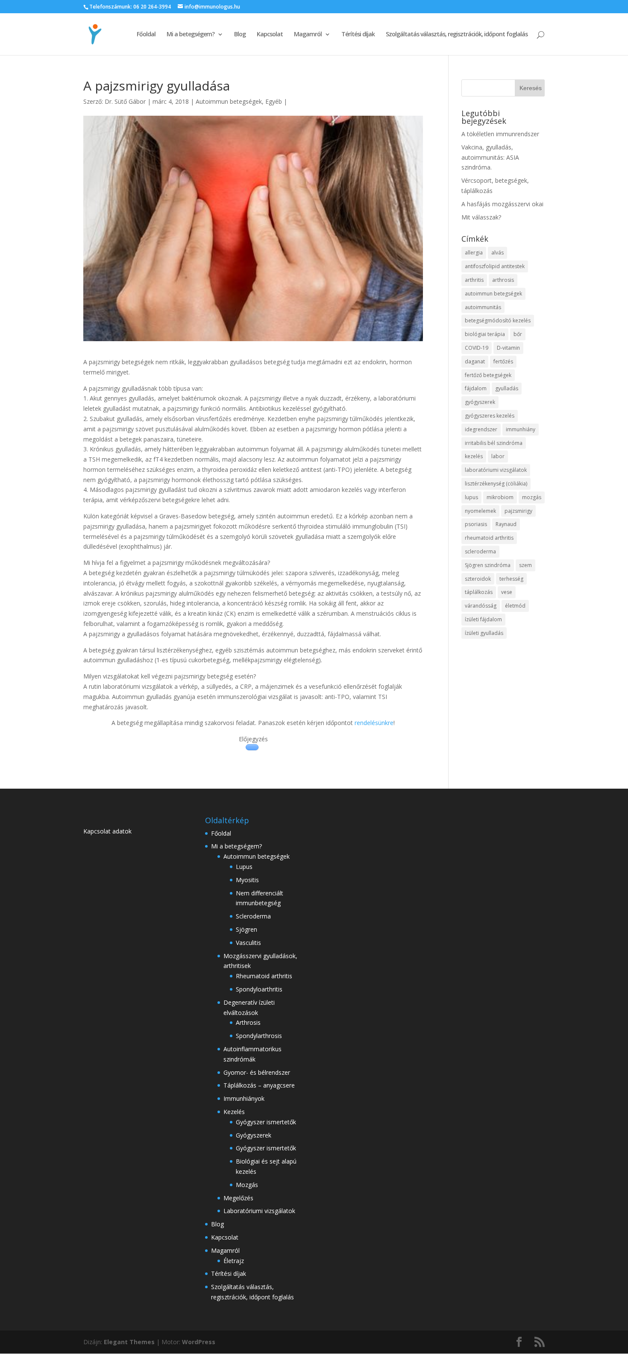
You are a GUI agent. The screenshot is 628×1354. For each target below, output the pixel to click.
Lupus (244, 867)
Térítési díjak (358, 34)
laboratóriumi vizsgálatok (496, 470)
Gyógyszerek (253, 1135)
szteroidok (478, 578)
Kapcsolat (270, 34)
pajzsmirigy (518, 511)
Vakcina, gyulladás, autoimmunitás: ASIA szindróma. (490, 157)
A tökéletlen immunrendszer (500, 134)
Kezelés (234, 1112)
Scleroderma (253, 916)
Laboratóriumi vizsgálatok (259, 1211)
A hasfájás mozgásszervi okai (502, 204)
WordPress (198, 1342)
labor (498, 456)
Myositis (247, 880)
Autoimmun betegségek (229, 101)
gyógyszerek (480, 402)
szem (525, 565)
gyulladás (506, 388)
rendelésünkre (374, 723)
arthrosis (503, 280)
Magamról (308, 34)
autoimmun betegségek (493, 293)
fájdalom (476, 388)
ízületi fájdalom (483, 619)
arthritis (474, 280)
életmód (515, 605)
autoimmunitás (483, 307)
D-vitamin (508, 347)
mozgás (531, 497)
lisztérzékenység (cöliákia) (496, 483)
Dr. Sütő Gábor (125, 101)
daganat (475, 361)
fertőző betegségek (488, 375)
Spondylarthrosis (259, 1036)
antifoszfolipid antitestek (495, 266)
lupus (471, 497)
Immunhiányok (243, 1098)
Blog (240, 34)
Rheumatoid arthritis (264, 976)
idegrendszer (481, 429)
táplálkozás (479, 592)
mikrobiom (500, 497)
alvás (497, 252)
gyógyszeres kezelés (489, 415)
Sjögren (246, 929)
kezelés (474, 456)
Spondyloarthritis (259, 989)
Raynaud (506, 524)
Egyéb (273, 101)
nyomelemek (480, 511)
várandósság (480, 605)
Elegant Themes (129, 1342)
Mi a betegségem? (190, 34)
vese (506, 592)
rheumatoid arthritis (489, 537)
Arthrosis (248, 1022)
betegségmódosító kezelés (498, 320)
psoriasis (476, 524)
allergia (474, 252)
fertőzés (503, 361)
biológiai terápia (485, 334)
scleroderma (480, 551)
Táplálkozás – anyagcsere (259, 1085)
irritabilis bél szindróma (493, 443)
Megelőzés (238, 1198)
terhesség (511, 578)
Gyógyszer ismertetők (266, 1122)
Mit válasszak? (481, 217)
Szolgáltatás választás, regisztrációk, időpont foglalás (457, 34)
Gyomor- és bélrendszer (256, 1072)
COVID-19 (476, 347)
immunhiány (520, 429)
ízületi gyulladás (484, 633)
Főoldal (146, 34)
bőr (518, 334)
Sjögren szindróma (488, 565)
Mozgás (247, 1185)
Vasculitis (248, 943)
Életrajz (233, 1261)
